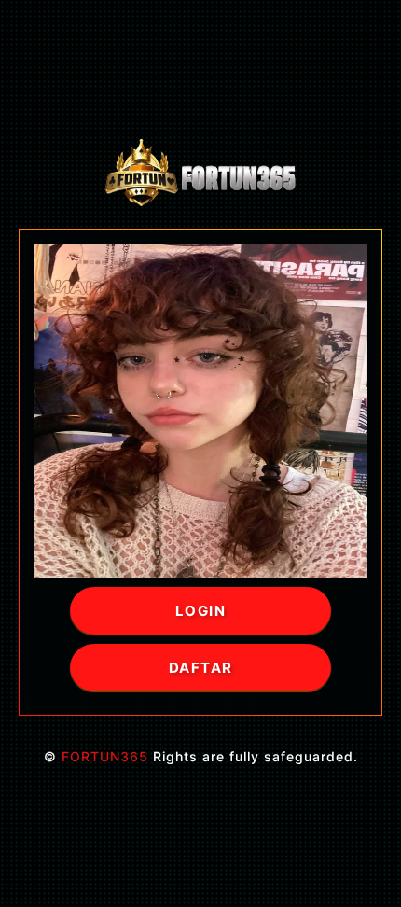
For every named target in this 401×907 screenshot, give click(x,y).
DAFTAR (201, 668)
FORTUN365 (105, 756)
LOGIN (201, 611)
